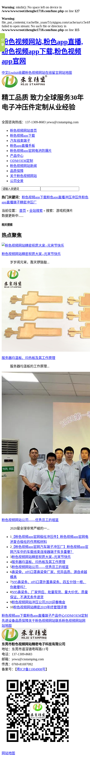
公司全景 (16, 181)
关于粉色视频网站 (23, 176)
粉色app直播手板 (22, 145)
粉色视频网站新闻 (23, 166)
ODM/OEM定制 (21, 161)
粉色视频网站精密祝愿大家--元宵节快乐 (41, 557)
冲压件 (77, 197)
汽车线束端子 (20, 140)
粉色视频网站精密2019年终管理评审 (40, 607)
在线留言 (52, 72)
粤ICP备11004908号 (31, 669)
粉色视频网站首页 (23, 130)
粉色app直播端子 (39, 615)
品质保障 (16, 171)
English (13, 72)
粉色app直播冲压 (59, 197)
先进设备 (8, 620)
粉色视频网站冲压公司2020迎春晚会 (38, 602)
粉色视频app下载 (22, 135)
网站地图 (65, 72)
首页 (22, 210)
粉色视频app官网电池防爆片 (31, 150)
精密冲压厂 (28, 202)
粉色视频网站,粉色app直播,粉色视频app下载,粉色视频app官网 (42, 51)
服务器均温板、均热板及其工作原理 (38, 562)
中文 (5, 72)
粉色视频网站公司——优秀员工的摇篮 (40, 567)
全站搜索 (36, 210)
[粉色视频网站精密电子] (24, 86)
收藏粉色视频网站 (31, 72)
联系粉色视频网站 (68, 620)
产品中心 (16, 155)
